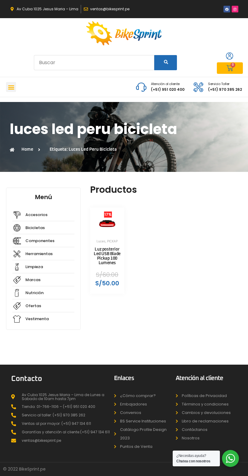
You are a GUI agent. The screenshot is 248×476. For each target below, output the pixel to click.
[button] (11, 87)
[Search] (165, 62)
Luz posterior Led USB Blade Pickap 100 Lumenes (107, 256)
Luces (101, 241)
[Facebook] (227, 9)
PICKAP (112, 241)
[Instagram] (235, 9)
